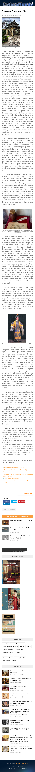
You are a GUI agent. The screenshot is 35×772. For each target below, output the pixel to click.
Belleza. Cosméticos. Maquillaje (10, 646)
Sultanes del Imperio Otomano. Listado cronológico (21, 672)
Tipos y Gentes (6, 660)
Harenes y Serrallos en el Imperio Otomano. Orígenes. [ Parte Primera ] (20, 729)
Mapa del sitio (20, 766)
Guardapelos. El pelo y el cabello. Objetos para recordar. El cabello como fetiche (21, 748)
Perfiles (16, 657)
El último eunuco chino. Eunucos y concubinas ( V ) (19, 687)
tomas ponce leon (7, 15)
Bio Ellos (28, 646)
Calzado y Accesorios (8, 649)
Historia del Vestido (7, 655)
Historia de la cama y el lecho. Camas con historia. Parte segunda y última (20, 695)
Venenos (14, 660)
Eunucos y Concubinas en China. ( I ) (14, 467)
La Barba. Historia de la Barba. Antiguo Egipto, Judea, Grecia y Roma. (21, 702)
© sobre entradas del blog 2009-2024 (18, 768)
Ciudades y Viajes (19, 649)
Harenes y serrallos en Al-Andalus (21, 521)
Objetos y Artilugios (7, 657)
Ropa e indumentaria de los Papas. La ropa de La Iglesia (20, 721)
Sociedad (22, 657)
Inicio (13, 766)
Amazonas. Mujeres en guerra (17, 643)
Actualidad (5, 643)
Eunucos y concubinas (9, 509)
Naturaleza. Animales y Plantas (21, 655)
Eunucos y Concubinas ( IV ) (12, 478)
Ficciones (18, 652)
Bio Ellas (22, 646)
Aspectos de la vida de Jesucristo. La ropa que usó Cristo (20, 679)
